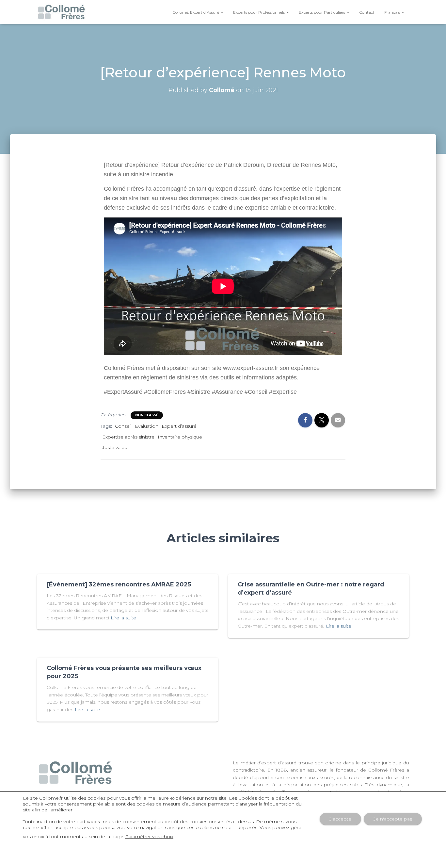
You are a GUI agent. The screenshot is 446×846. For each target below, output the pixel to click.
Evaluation (146, 426)
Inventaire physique (180, 437)
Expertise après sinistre (128, 437)
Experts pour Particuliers (322, 12)
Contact (366, 12)
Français (392, 12)
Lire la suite (123, 618)
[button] (221, 12)
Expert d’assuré (179, 426)
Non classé (146, 415)
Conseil (123, 426)
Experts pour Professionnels (259, 12)
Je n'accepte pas (393, 819)
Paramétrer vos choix (149, 836)
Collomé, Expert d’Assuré (196, 12)
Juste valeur (115, 447)
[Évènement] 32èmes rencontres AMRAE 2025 (119, 584)
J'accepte (340, 819)
